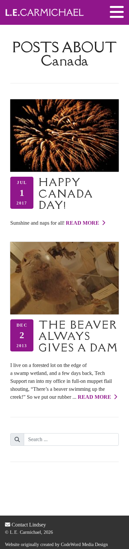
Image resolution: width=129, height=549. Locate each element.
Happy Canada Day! (66, 193)
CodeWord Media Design (84, 544)
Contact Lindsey (28, 524)
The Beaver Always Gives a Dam (78, 336)
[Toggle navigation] (116, 12)
